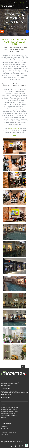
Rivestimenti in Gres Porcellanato (9, 411)
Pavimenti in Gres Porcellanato (9, 415)
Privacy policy (4, 426)
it (14, 2)
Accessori (3, 417)
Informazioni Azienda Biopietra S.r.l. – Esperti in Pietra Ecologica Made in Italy (13, 431)
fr (20, 2)
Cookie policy (4, 428)
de (23, 2)
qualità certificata (14, 128)
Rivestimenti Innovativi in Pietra (9, 409)
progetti (14, 26)
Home (6, 26)
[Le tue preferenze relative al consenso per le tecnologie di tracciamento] (26, 445)
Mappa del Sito (5, 434)
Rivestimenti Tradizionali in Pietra (9, 407)
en (17, 2)
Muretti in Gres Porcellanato (8, 413)
